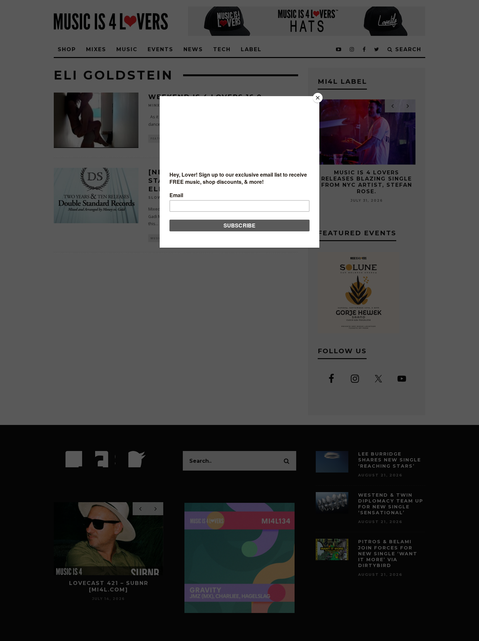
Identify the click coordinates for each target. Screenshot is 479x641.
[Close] (318, 98)
